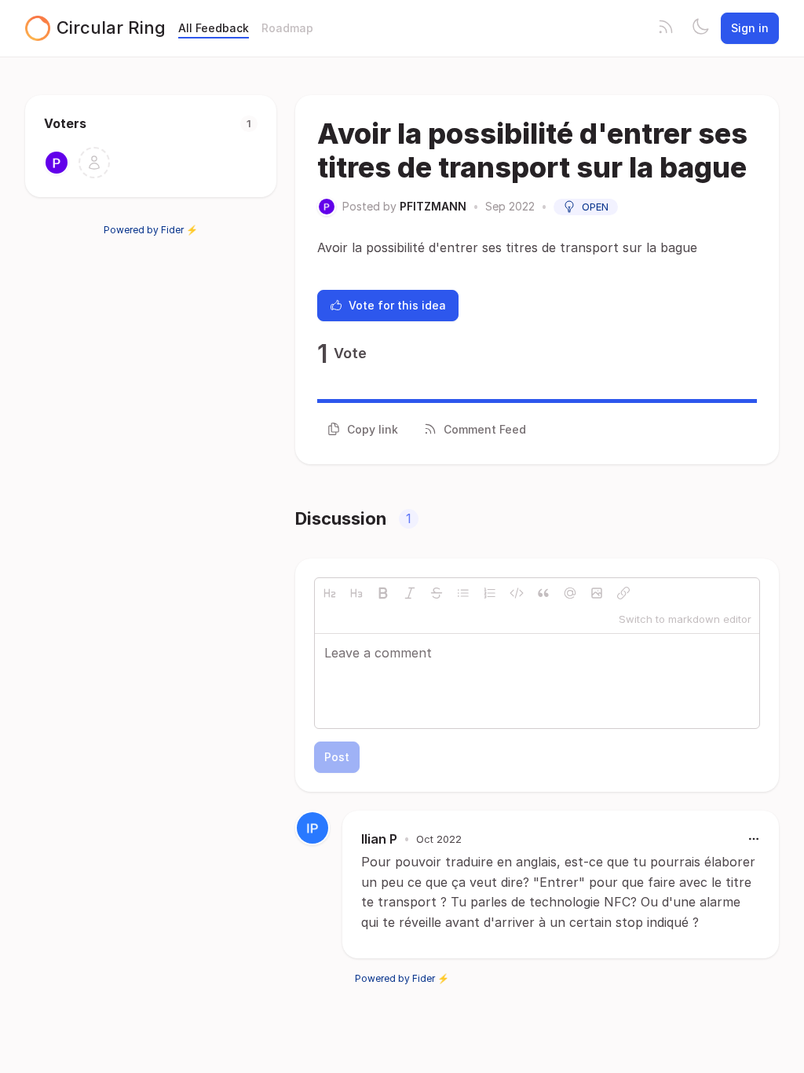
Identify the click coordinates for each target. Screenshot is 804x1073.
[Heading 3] (356, 593)
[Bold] (383, 593)
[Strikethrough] (436, 593)
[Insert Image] (596, 593)
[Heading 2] (330, 593)
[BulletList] (463, 593)
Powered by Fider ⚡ (151, 230)
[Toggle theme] (700, 28)
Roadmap (287, 28)
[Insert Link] (623, 593)
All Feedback (213, 28)
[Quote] (543, 593)
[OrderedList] (490, 593)
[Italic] (410, 593)
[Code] (516, 593)
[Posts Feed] (666, 28)
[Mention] (570, 593)
